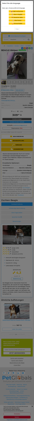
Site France (17, 20)
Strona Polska (17, 23)
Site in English (17, 14)
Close (17, 29)
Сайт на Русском (17, 11)
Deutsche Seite (18, 17)
